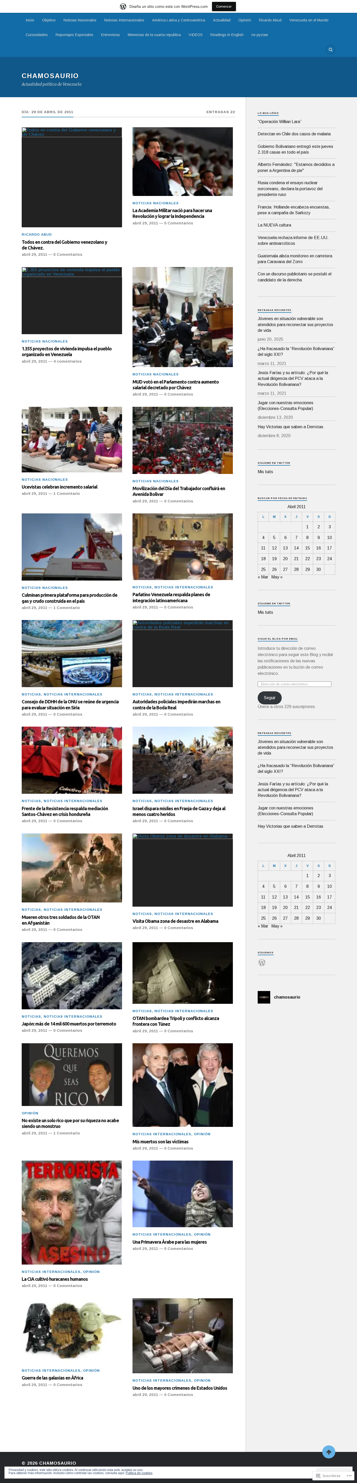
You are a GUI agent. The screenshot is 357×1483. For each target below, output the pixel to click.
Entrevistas (110, 35)
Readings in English (227, 35)
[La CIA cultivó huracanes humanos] (72, 1212)
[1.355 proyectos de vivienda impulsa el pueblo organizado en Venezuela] (72, 300)
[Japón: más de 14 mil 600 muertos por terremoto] (72, 975)
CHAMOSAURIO (50, 75)
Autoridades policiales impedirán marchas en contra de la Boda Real (176, 704)
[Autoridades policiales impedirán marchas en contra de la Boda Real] (183, 653)
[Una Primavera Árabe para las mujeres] (183, 1194)
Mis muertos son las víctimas (160, 1141)
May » (277, 577)
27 (285, 569)
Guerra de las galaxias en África (52, 1377)
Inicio (30, 20)
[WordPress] (262, 959)
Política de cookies (139, 1473)
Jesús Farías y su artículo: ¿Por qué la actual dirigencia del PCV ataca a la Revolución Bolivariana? (293, 378)
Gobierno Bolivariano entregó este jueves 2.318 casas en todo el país (295, 149)
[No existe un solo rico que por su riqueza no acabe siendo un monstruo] (72, 1074)
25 (263, 569)
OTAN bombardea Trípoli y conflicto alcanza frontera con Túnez (176, 1021)
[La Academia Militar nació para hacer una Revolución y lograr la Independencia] (183, 161)
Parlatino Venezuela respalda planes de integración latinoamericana (171, 597)
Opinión (244, 20)
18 (263, 559)
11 (263, 548)
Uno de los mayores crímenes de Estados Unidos (180, 1388)
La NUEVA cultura (274, 225)
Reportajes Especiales (74, 35)
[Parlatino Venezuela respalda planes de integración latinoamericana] (183, 546)
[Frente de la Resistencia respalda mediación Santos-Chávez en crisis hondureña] (72, 760)
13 (285, 548)
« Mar (263, 577)
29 (307, 569)
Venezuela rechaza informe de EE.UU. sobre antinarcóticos (293, 240)
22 (307, 559)
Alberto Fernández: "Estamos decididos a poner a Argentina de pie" (296, 167)
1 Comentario (66, 493)
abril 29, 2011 (34, 254)
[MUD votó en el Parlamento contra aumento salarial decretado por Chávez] (183, 317)
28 (296, 569)
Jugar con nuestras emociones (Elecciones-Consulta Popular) (285, 406)
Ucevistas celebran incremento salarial (59, 486)
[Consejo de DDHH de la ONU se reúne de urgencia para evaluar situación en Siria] (72, 653)
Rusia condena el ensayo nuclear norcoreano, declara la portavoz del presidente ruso (290, 189)
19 (274, 559)
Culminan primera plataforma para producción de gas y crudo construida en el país (69, 597)
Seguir (269, 698)
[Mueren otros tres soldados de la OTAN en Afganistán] (72, 868)
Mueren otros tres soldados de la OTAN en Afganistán (61, 919)
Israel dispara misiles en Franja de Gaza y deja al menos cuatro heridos (179, 811)
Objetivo (49, 20)
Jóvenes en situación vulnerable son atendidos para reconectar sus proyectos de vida (295, 324)
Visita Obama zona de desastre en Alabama (175, 921)
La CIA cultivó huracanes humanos (55, 1279)
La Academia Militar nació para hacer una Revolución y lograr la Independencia (172, 213)
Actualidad (222, 20)
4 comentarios (67, 361)
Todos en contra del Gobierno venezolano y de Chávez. (64, 244)
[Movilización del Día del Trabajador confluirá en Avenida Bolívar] (183, 440)
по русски (259, 35)
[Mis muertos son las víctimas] (183, 1085)
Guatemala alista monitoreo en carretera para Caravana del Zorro (295, 259)
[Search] (330, 49)
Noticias (142, 587)
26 (274, 569)
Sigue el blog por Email (278, 639)
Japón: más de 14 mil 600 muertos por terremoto (69, 1023)
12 (274, 548)
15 (307, 548)
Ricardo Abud (270, 20)
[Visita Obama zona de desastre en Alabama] (183, 870)
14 (296, 548)
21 (296, 559)
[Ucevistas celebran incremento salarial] (72, 439)
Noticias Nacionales (80, 20)
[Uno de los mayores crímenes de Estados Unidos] (183, 1336)
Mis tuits (265, 472)
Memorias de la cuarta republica (154, 35)
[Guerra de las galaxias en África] (72, 1330)
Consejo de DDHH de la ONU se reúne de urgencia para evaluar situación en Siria (70, 704)
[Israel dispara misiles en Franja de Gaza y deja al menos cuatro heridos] (183, 760)
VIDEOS (196, 35)
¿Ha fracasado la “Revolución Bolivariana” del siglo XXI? (296, 351)
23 (318, 559)
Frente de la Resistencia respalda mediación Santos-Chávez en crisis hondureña (65, 811)
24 (329, 559)
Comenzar (224, 6)
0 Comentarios (67, 254)
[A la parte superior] (328, 1451)
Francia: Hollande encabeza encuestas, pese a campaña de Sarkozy (294, 210)
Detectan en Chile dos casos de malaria (294, 134)
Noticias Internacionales (124, 20)
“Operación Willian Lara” (280, 121)
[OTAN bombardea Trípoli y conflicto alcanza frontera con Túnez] (183, 973)
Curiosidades (37, 35)
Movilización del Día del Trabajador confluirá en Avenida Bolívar (179, 491)
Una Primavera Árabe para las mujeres (170, 1241)
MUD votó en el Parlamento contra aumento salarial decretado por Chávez (176, 384)
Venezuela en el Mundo (309, 20)
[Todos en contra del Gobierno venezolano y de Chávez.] (72, 177)
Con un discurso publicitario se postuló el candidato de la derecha (294, 277)
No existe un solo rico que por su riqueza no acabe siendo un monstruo (70, 1123)
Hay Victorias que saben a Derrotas (290, 427)
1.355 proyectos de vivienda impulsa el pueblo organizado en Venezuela (67, 351)
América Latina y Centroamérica (178, 20)
